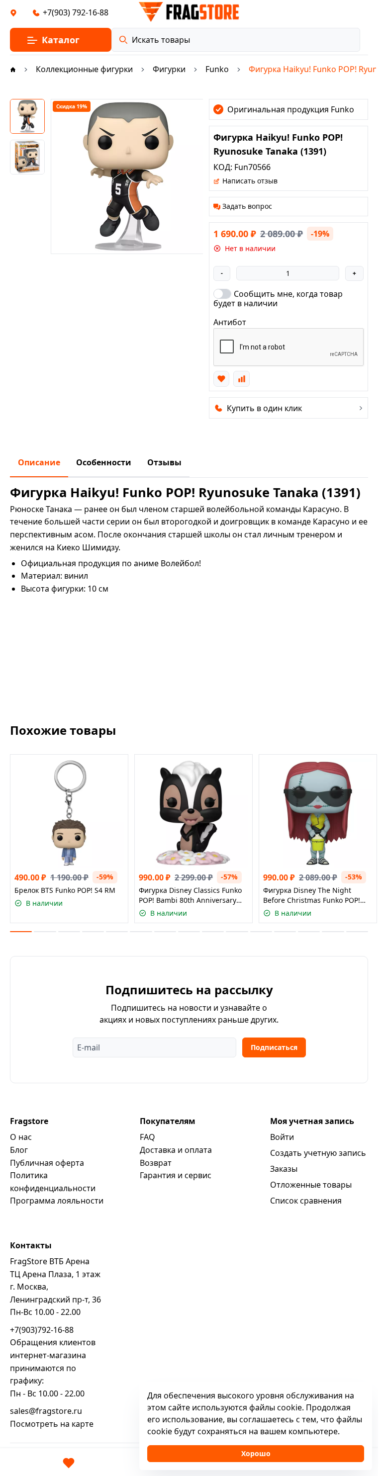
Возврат (156, 1162)
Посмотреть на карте (52, 1423)
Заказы (283, 1168)
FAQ (147, 1136)
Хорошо (256, 1453)
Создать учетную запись (318, 1152)
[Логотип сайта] (189, 12)
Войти (282, 1136)
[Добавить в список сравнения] (241, 379)
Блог (19, 1149)
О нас (21, 1136)
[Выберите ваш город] (13, 12)
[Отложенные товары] (69, 1463)
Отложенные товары (311, 1184)
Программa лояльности (56, 1200)
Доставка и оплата (176, 1149)
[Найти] (123, 40)
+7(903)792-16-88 (42, 1329)
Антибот (229, 322)
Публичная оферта (47, 1162)
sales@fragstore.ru (46, 1410)
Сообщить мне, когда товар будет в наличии (278, 298)
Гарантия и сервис (175, 1175)
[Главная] (13, 69)
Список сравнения (306, 1200)
